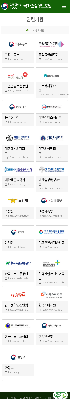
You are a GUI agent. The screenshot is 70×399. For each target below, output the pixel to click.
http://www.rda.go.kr (18, 121)
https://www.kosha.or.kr (53, 282)
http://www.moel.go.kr (18, 59)
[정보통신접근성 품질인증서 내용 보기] (60, 392)
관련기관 (39, 30)
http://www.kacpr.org (52, 121)
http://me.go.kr (15, 372)
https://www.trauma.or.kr (50, 157)
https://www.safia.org (18, 309)
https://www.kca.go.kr (52, 309)
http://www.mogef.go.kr (53, 215)
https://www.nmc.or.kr (52, 59)
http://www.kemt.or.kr (18, 341)
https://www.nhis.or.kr (18, 90)
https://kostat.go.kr (17, 247)
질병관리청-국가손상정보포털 (17, 6)
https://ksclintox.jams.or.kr (50, 188)
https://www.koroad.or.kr (19, 278)
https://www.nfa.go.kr (18, 215)
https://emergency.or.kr (19, 184)
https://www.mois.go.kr (52, 341)
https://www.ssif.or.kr (51, 247)
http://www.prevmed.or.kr (16, 157)
